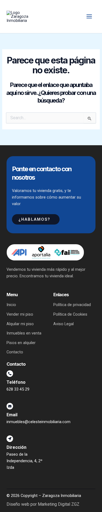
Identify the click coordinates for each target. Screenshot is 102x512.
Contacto (15, 352)
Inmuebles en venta (24, 333)
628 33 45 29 (18, 389)
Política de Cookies (70, 314)
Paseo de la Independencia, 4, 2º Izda (24, 461)
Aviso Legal (63, 323)
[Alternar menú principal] (89, 16)
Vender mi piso (20, 314)
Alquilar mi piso (20, 323)
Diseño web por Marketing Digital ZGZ (43, 504)
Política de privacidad (72, 304)
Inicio (11, 304)
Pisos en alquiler (21, 342)
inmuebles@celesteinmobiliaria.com (38, 421)
